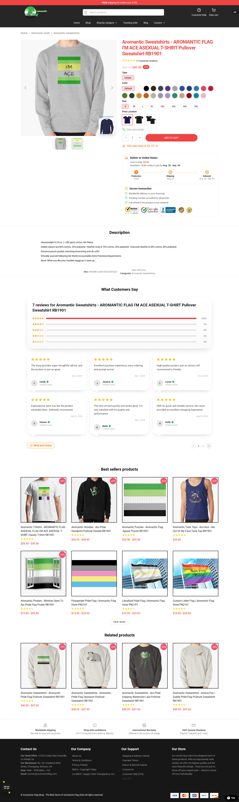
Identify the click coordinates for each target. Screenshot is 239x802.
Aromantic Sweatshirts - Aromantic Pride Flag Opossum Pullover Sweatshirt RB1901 (91, 696)
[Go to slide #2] (77, 144)
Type (124, 72)
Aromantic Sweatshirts (66, 33)
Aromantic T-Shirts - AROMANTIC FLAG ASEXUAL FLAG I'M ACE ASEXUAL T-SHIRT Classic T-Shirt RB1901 (43, 531)
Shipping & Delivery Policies (136, 756)
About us (76, 756)
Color (125, 83)
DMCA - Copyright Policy (84, 769)
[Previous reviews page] (193, 446)
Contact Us (128, 769)
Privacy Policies (80, 765)
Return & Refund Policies (134, 765)
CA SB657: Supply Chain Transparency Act (93, 774)
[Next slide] (111, 87)
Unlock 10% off (6, 787)
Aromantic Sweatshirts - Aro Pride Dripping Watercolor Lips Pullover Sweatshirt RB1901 (141, 696)
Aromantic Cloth (40, 33)
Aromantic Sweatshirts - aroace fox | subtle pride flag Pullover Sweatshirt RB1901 (194, 696)
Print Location (129, 111)
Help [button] (233, 798)
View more (119, 622)
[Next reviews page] (209, 446)
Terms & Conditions (82, 760)
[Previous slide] (25, 87)
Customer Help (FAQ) (133, 774)
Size (124, 101)
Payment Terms (130, 760)
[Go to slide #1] (60, 144)
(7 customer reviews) (147, 61)
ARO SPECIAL (139, 270)
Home (24, 33)
